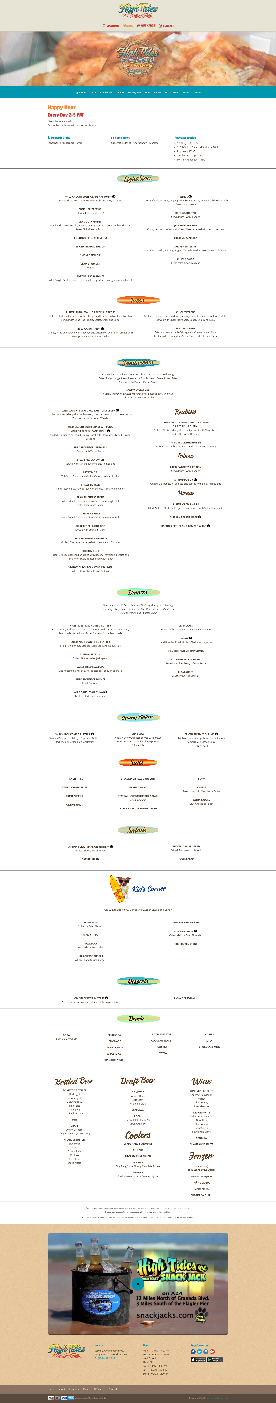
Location (74, 1389)
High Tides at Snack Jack (217, 1397)
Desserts (186, 92)
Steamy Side (134, 92)
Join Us (99, 1345)
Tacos (93, 92)
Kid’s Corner (171, 92)
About (61, 1389)
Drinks (198, 92)
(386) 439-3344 (106, 1358)
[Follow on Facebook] (193, 1351)
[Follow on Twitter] (199, 1351)
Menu (86, 1389)
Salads (157, 92)
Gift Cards (98, 1389)
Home (51, 1389)
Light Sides (81, 92)
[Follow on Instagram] (205, 1351)
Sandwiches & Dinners (112, 92)
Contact (112, 1389)
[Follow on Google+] (212, 1351)
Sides (148, 92)
